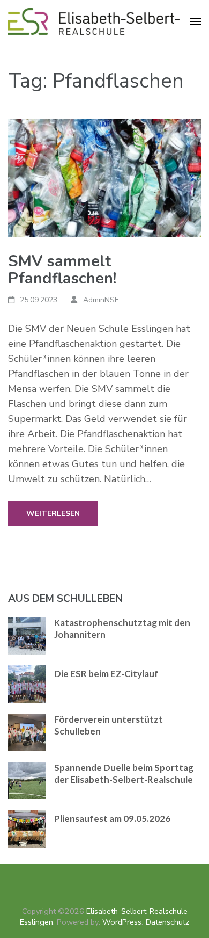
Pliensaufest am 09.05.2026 (112, 818)
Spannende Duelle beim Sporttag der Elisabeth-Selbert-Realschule (123, 773)
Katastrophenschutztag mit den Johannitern (122, 628)
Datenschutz (167, 922)
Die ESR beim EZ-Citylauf (106, 673)
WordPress (121, 922)
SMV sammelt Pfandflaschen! (62, 270)
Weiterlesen (53, 513)
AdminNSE (101, 300)
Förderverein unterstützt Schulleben (108, 725)
